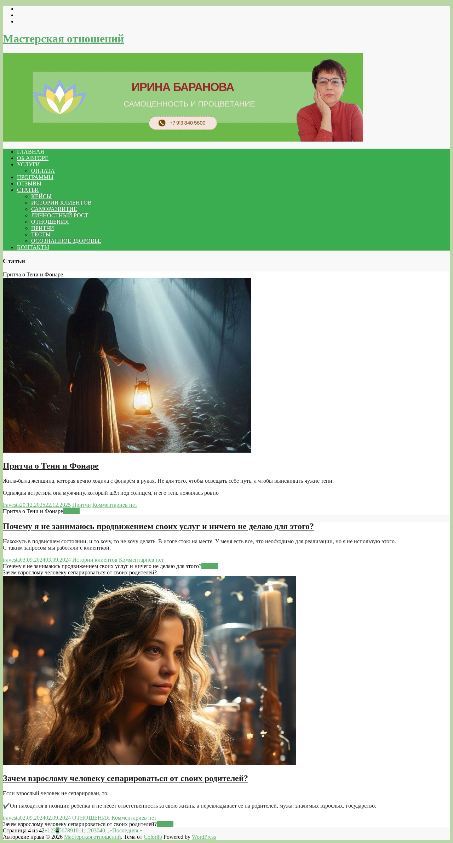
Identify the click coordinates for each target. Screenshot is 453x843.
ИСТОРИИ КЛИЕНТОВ (61, 203)
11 (81, 830)
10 (76, 830)
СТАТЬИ (28, 190)
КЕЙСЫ (41, 196)
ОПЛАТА (43, 171)
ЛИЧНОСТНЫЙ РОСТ (59, 215)
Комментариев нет (114, 505)
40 (102, 830)
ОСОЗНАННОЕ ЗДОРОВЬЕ (66, 241)
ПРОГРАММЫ (35, 177)
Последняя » (127, 830)
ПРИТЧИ (42, 228)
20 (91, 830)
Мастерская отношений (63, 38)
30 (96, 830)
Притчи (81, 505)
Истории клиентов (94, 560)
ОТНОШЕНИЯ (50, 222)
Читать (71, 511)
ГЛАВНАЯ (30, 152)
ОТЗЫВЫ (29, 183)
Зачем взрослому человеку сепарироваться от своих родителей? (125, 778)
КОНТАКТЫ (33, 247)
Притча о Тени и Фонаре (51, 465)
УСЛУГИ (28, 164)
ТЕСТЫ (41, 234)
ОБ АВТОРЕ (32, 158)
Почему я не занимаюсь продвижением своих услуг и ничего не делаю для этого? (158, 526)
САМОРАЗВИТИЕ (54, 209)
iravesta (11, 505)
